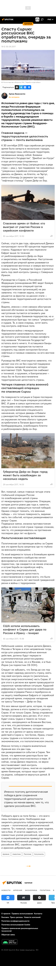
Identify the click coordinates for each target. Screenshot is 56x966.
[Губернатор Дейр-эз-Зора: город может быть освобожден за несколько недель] (28, 450)
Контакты (38, 913)
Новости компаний (32, 917)
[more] (51, 236)
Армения (6, 854)
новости (5, 890)
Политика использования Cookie (15, 924)
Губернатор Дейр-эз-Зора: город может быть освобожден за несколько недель (25, 475)
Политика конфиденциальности (15, 921)
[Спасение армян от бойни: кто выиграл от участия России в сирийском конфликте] (28, 202)
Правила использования (22, 913)
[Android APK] (9, 942)
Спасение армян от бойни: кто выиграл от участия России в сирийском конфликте (24, 227)
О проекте (5, 913)
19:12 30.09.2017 (8, 46)
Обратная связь (8, 934)
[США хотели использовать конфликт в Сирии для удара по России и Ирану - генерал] (28, 604)
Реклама (5, 917)
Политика (27, 854)
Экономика (31, 890)
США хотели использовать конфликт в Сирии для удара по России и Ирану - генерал (24, 629)
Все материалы (14, 97)
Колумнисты (39, 854)
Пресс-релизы (16, 917)
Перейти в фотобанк (33, 82)
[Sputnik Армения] (8, 20)
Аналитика (17, 854)
